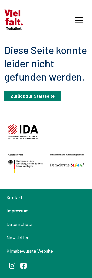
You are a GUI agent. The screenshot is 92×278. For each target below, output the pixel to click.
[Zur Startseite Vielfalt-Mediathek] (13, 19)
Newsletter (18, 237)
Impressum (17, 211)
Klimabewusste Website (30, 251)
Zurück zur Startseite (32, 96)
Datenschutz (19, 224)
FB (23, 266)
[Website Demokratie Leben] (66, 163)
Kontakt (14, 197)
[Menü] (79, 22)
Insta (12, 266)
